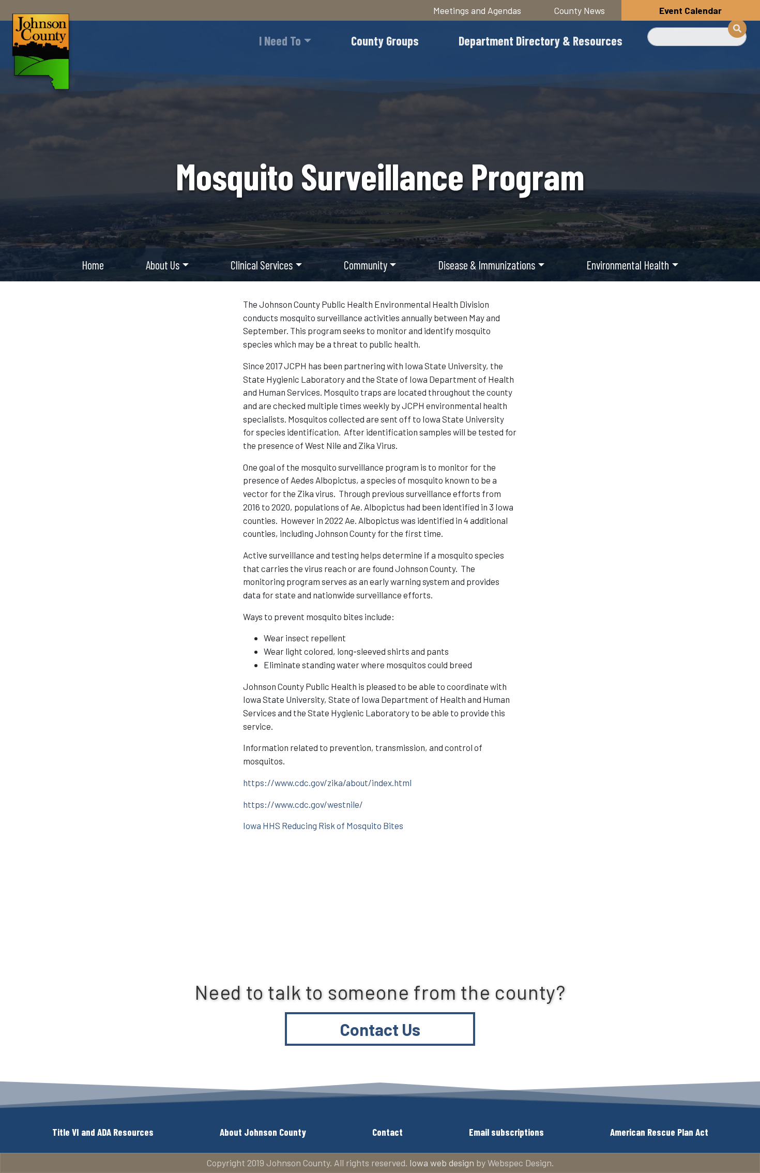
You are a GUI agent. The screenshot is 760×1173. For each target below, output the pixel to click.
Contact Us (380, 1029)
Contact (387, 1132)
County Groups (385, 40)
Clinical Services (262, 265)
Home (93, 265)
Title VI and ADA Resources (103, 1132)
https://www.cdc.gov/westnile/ (303, 804)
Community (365, 265)
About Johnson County (263, 1132)
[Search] (737, 28)
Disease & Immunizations (486, 265)
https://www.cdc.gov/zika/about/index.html (327, 782)
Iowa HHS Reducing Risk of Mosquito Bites (323, 825)
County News (579, 10)
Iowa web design (441, 1162)
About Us (162, 265)
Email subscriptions (506, 1132)
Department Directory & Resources (540, 40)
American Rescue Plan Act (659, 1132)
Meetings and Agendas (477, 10)
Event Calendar (690, 10)
